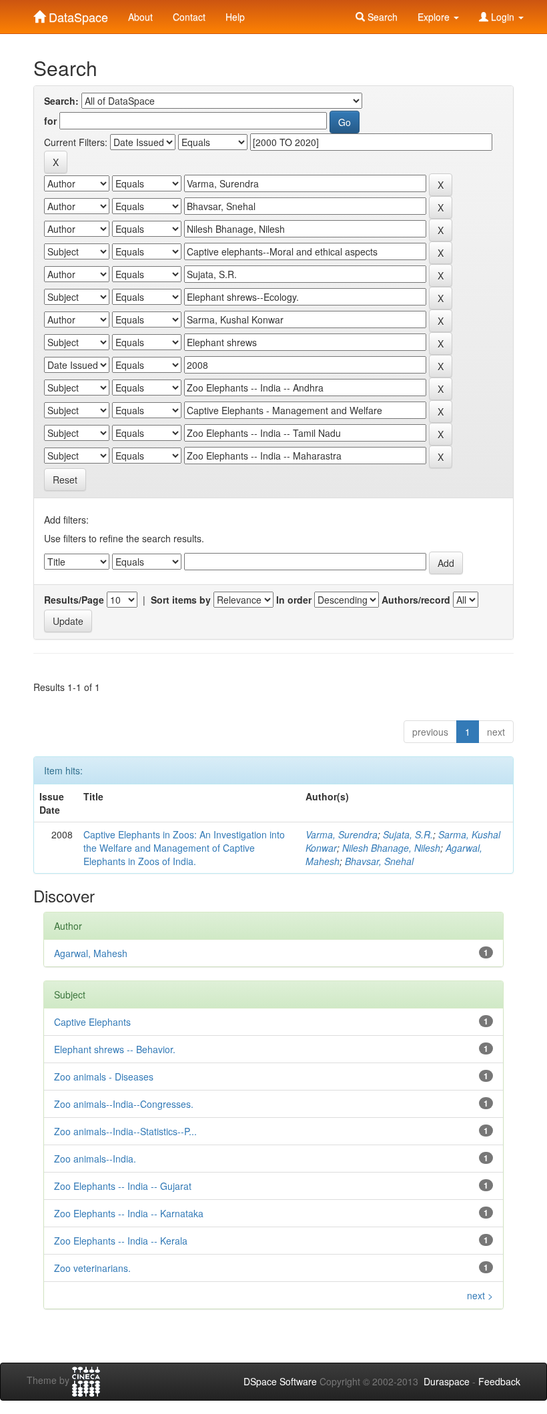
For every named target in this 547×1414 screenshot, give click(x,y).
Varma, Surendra (342, 834)
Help (235, 16)
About (140, 16)
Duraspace (447, 1381)
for (50, 120)
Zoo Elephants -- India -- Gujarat (122, 1186)
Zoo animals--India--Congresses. (123, 1104)
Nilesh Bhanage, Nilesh (391, 847)
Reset (65, 479)
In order (294, 599)
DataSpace (76, 14)
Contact (189, 16)
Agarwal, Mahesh (90, 953)
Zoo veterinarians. (92, 1268)
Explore (435, 16)
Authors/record (416, 599)
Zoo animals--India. (95, 1158)
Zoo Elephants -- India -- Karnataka (128, 1213)
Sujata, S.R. (408, 834)
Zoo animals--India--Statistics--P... (125, 1131)
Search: (61, 100)
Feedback (499, 1381)
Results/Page (74, 599)
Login (502, 16)
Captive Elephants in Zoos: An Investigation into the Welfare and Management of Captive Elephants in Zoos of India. (184, 848)
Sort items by (181, 599)
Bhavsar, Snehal (379, 861)
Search (381, 16)
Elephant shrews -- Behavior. (114, 1049)
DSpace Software (280, 1381)
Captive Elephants (92, 1021)
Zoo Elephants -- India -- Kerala (120, 1240)
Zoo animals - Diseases (103, 1076)
